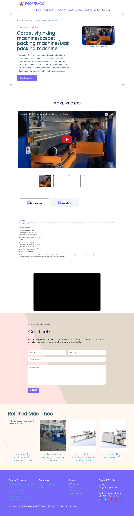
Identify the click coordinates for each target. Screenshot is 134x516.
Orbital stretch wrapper (19, 496)
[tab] (34, 202)
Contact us (90, 10)
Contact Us (74, 487)
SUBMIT (33, 390)
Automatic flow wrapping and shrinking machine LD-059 (83, 457)
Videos (79, 10)
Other (40, 20)
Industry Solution (50, 20)
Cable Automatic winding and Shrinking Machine (53, 457)
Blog (71, 10)
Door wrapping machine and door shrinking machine (23, 457)
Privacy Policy (75, 490)
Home (39, 10)
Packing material (16, 493)
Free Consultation (27, 78)
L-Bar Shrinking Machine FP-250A (113, 456)
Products (48, 10)
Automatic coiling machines (22, 484)
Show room (14, 499)
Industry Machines (30, 20)
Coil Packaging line (17, 490)
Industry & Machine (48, 484)
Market (42, 487)
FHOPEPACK (34, 3)
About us (62, 10)
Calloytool (13, 487)
